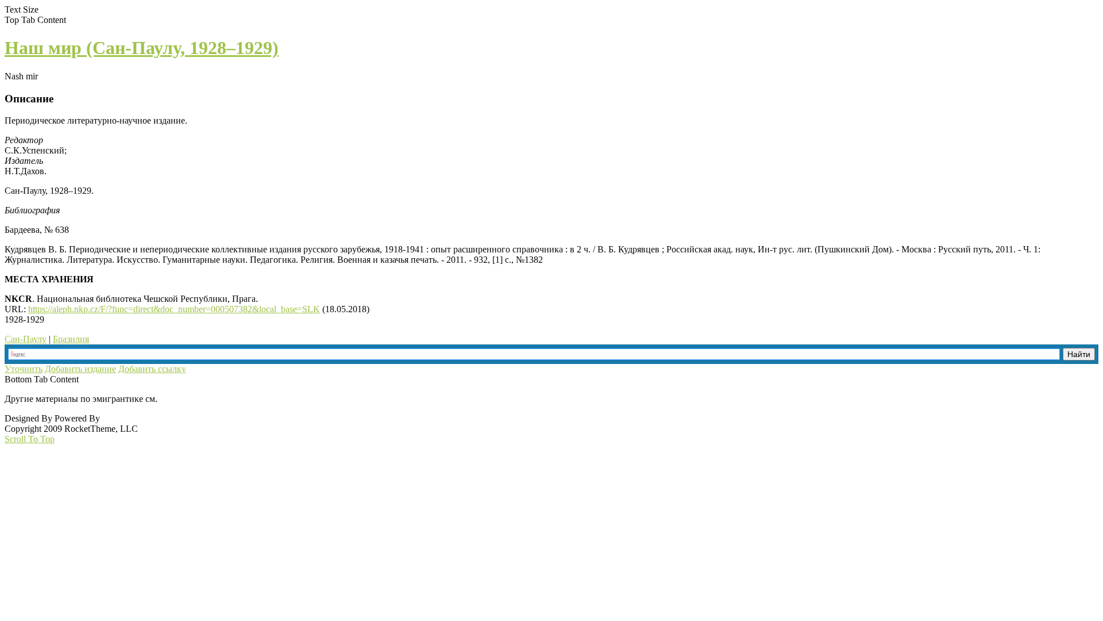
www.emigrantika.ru (200, 399)
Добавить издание (80, 369)
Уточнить (24, 369)
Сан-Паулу (26, 339)
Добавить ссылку (152, 369)
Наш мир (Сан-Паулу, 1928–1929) (142, 47)
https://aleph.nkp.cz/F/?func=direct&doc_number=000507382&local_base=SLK (174, 309)
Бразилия (71, 339)
